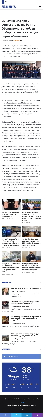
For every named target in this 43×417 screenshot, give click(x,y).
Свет (27, 306)
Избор (24, 306)
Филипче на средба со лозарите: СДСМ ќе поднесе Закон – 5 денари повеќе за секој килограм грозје (31, 216)
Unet (20, 402)
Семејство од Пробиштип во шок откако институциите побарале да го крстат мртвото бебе (11, 267)
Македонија (25, 339)
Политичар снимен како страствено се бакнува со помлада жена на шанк (26, 319)
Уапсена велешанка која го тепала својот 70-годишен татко (10, 214)
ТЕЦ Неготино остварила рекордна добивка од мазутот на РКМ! (25, 335)
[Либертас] (9, 6)
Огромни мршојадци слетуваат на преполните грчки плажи (25, 303)
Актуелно (18, 306)
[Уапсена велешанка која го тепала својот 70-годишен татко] (11, 204)
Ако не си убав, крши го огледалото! (26, 288)
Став (16, 291)
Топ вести (22, 291)
